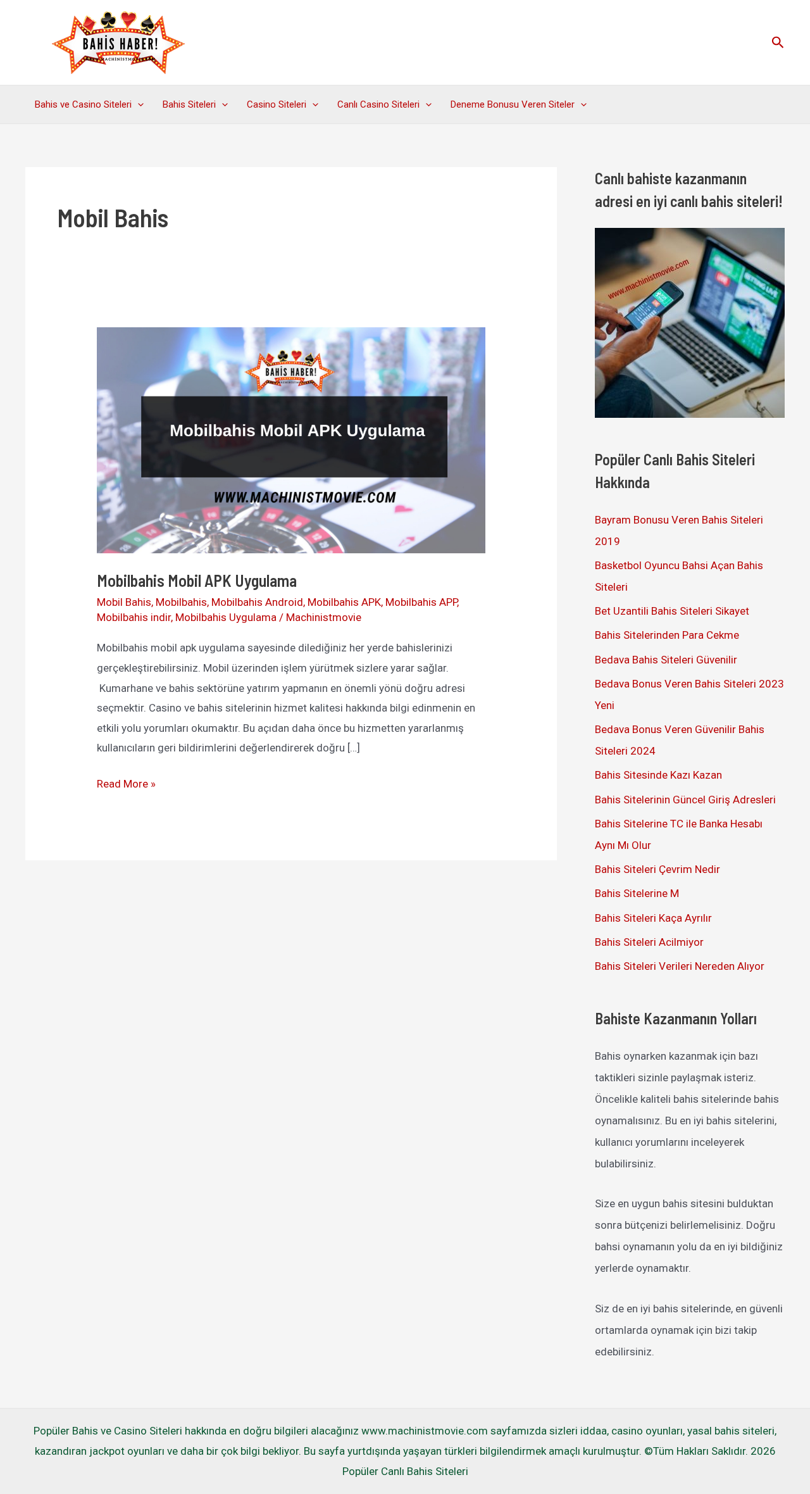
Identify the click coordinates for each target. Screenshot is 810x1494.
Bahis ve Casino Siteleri (83, 104)
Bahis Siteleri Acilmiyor (649, 942)
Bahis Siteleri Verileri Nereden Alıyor (679, 966)
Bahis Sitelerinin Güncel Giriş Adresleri (685, 799)
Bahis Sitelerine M (637, 893)
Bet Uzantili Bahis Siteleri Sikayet (672, 611)
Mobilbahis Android (257, 602)
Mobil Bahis (124, 602)
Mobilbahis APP (421, 602)
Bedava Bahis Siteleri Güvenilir (666, 659)
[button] (778, 43)
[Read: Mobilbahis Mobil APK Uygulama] (291, 439)
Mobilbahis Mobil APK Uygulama (197, 580)
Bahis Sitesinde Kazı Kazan (658, 775)
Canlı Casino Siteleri (378, 104)
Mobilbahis (181, 602)
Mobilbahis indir (134, 617)
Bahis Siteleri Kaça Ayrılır (653, 918)
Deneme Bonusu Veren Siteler (513, 104)
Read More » (126, 785)
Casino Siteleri (276, 104)
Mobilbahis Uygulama (226, 617)
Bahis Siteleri (189, 104)
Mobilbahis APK (344, 602)
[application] (138, 104)
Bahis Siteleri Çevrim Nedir (657, 869)
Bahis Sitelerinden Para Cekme (667, 635)
